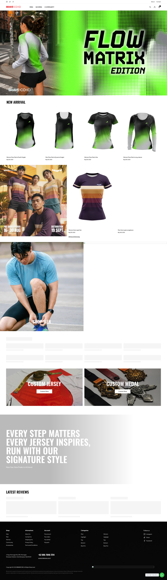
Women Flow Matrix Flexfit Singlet (16, 157)
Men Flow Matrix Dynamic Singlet (54, 157)
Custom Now (44, 391)
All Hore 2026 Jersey (74, 236)
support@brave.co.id (44, 558)
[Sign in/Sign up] (154, 7)
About (153, 1)
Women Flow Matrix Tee (91, 157)
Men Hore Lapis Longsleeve (76, 230)
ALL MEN (41, 326)
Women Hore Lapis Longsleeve (126, 230)
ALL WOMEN (125, 326)
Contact (158, 1)
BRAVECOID (20, 567)
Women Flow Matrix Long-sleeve (132, 157)
